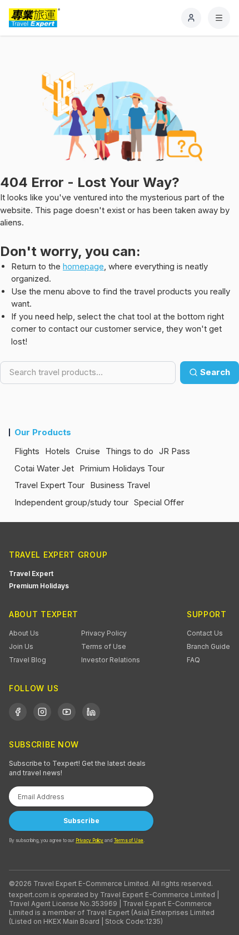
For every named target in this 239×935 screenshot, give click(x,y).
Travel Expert (31, 573)
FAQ (193, 660)
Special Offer (159, 502)
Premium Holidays (39, 586)
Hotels (57, 451)
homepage (83, 266)
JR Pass (174, 451)
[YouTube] (67, 712)
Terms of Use (103, 646)
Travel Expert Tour (49, 485)
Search (215, 372)
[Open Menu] (219, 18)
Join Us (21, 646)
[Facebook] (18, 712)
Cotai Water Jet (44, 468)
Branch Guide (208, 646)
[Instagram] (42, 712)
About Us (24, 633)
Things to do (129, 451)
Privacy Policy (104, 633)
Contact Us (205, 633)
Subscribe (81, 820)
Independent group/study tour (71, 502)
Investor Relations (110, 660)
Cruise (88, 451)
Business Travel (120, 485)
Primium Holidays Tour (122, 468)
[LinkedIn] (91, 712)
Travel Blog (27, 660)
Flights (26, 451)
